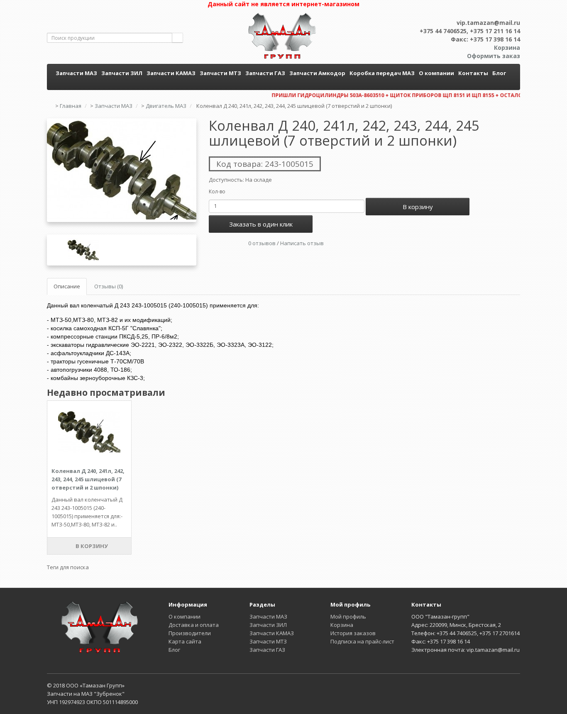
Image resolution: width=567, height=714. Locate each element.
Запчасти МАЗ (76, 73)
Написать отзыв (302, 243)
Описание (67, 286)
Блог (499, 73)
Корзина (341, 625)
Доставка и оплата (194, 625)
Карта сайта (185, 641)
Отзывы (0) (108, 286)
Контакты (473, 73)
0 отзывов (262, 243)
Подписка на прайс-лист (362, 641)
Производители (190, 633)
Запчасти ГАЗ (265, 73)
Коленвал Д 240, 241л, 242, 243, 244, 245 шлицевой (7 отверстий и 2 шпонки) (88, 479)
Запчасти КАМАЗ (171, 73)
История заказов (353, 633)
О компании (436, 73)
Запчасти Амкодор (317, 73)
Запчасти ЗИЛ (121, 73)
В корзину (418, 206)
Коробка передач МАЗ (382, 73)
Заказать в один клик (261, 224)
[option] (121, 170)
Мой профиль (348, 616)
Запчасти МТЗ (220, 73)
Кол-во (217, 191)
